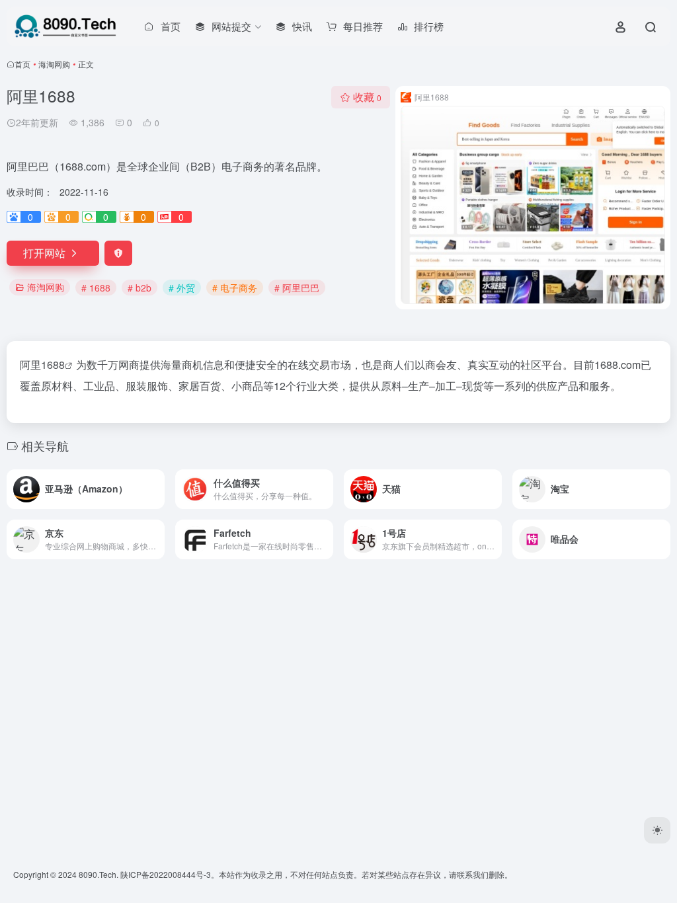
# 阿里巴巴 (296, 287)
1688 (53, 364)
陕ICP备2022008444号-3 (165, 874)
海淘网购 (54, 63)
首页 (22, 63)
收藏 (367, 96)
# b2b (139, 287)
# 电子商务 (234, 287)
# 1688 (95, 287)
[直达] (157, 489)
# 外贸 (182, 287)
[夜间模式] (657, 830)
